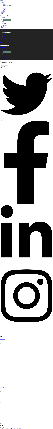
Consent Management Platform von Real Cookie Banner (15, 428)
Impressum (1, 388)
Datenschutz (1, 389)
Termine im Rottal (2, 387)
